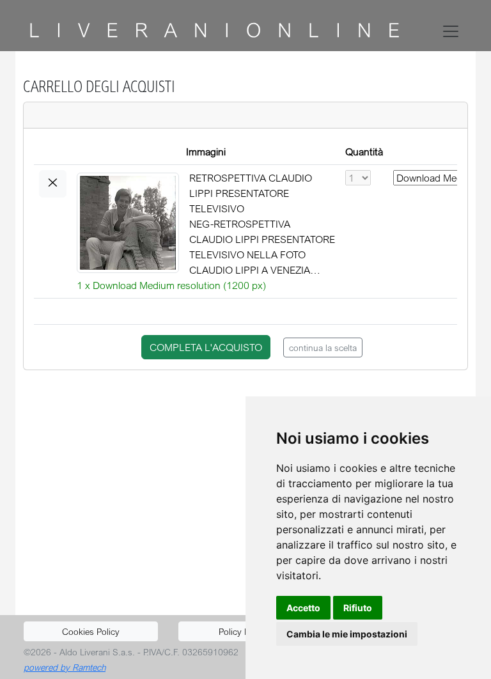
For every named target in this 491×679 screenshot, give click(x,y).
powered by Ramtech (64, 667)
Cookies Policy (91, 631)
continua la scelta (323, 347)
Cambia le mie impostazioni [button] (346, 633)
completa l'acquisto (206, 347)
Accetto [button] (303, 607)
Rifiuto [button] (357, 607)
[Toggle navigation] (453, 31)
